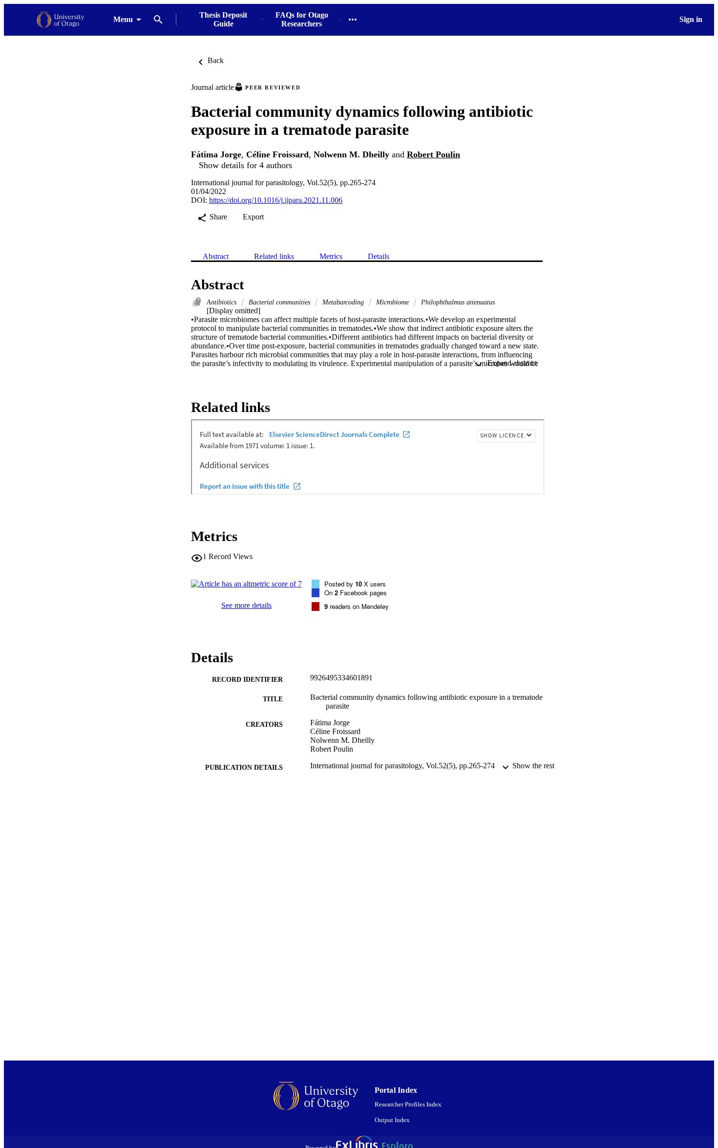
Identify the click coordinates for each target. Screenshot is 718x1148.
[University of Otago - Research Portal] (60, 20)
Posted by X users (355, 583)
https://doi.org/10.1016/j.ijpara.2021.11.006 (275, 200)
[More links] (352, 19)
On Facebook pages (355, 592)
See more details (246, 605)
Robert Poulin (433, 154)
